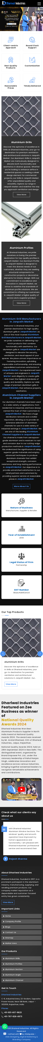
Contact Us (10, 932)
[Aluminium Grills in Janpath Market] (21, 116)
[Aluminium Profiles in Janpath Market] (21, 222)
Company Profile (13, 921)
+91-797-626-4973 (12, 1016)
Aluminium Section (14, 969)
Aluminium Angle (13, 974)
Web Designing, (12, 1036)
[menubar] (39, 3)
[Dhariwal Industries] (13, 3)
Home (8, 916)
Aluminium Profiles (21, 247)
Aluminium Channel (14, 980)
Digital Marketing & (29, 1036)
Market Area (11, 943)
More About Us (21, 486)
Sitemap (9, 938)
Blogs (7, 927)
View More (21, 194)
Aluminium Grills (21, 142)
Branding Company (22, 1039)
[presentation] (3, 653)
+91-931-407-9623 (12, 1012)
